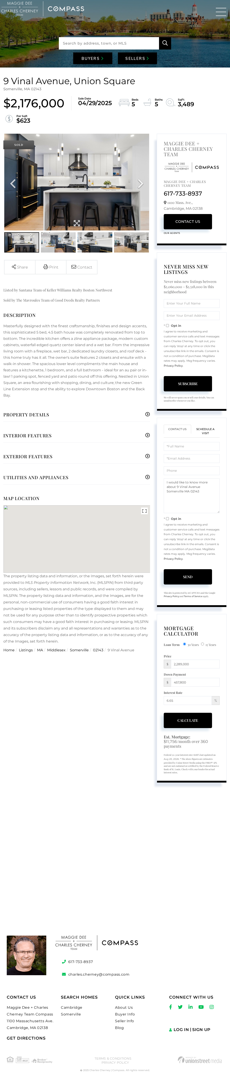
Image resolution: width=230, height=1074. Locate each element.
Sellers (136, 58)
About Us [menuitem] (124, 1007)
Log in (181, 1029)
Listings (26, 650)
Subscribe (188, 383)
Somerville (79, 650)
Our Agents (172, 233)
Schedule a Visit (205, 431)
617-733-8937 (183, 193)
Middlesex (56, 650)
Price (167, 656)
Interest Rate (173, 692)
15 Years (211, 645)
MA (40, 650)
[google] (115, 868)
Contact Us (187, 221)
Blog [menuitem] (119, 1028)
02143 (98, 650)
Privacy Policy (173, 365)
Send (187, 576)
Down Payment (175, 674)
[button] (165, 43)
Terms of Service (193, 596)
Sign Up (201, 1029)
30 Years (193, 645)
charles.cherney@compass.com (99, 974)
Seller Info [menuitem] (124, 1021)
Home (9, 650)
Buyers (91, 58)
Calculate (187, 720)
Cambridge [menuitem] (71, 1007)
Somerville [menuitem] (71, 1014)
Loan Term (172, 645)
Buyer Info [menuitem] (125, 1014)
